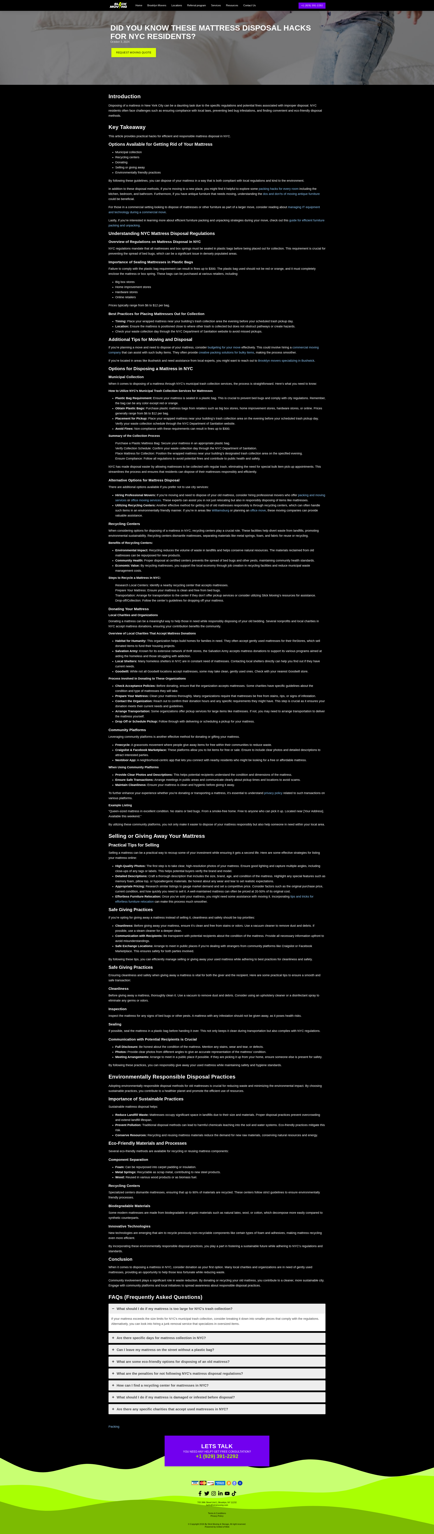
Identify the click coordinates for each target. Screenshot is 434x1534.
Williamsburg (220, 510)
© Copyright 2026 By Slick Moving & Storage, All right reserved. (217, 1524)
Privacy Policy (217, 1516)
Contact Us (249, 5)
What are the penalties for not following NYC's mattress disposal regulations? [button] (180, 1373)
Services (216, 5)
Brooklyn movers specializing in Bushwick (286, 360)
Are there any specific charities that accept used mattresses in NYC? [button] (172, 1409)
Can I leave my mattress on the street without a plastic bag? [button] (165, 1350)
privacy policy (273, 793)
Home (138, 5)
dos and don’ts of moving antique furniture (291, 194)
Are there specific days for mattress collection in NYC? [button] (161, 1338)
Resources (232, 5)
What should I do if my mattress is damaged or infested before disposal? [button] (176, 1397)
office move (258, 510)
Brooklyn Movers (156, 5)
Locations (176, 5)
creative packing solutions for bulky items (226, 352)
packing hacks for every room (279, 188)
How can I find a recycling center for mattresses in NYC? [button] (163, 1385)
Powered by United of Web (217, 1527)
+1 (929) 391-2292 (312, 5)
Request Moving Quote (133, 52)
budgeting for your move (224, 347)
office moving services (146, 500)
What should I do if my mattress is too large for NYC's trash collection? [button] (174, 1309)
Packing (113, 1426)
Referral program (196, 5)
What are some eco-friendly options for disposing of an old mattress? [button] (173, 1362)
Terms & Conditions (217, 1513)
